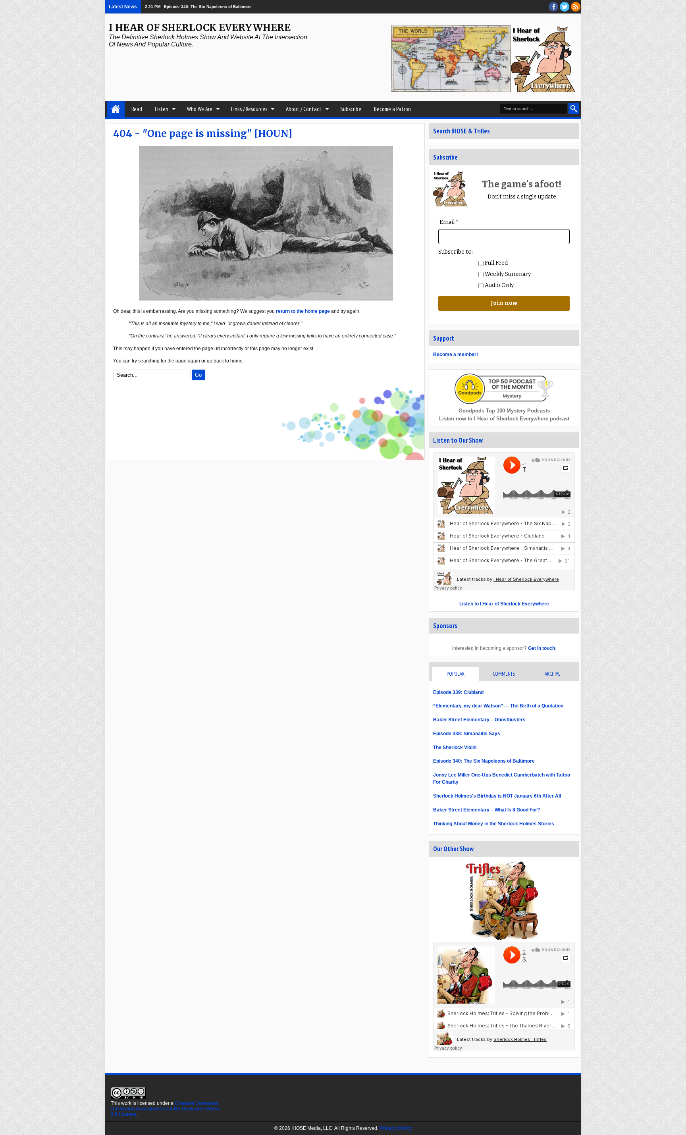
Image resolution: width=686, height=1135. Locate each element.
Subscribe (350, 109)
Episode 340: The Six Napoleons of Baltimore (484, 761)
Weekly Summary (507, 274)
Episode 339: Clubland (458, 692)
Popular (455, 674)
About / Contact (304, 109)
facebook (553, 7)
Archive (553, 674)
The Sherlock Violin (454, 747)
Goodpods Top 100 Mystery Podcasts (504, 411)
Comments (504, 674)
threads (564, 7)
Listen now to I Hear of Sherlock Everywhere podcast (504, 419)
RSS (575, 7)
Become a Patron (392, 109)
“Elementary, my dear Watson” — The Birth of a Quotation (498, 706)
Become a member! (455, 354)
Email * (449, 222)
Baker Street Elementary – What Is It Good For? (486, 810)
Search (573, 108)
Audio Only (499, 285)
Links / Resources (249, 109)
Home (116, 109)
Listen (161, 109)
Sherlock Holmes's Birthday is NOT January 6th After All (497, 796)
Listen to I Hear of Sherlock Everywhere (504, 604)
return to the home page (303, 311)
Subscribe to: (455, 252)
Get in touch (541, 648)
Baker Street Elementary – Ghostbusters (479, 720)
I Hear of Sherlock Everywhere (200, 27)
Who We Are (199, 109)
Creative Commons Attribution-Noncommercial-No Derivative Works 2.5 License (166, 1108)
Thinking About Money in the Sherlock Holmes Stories (493, 824)
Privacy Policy (396, 1128)
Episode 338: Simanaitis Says (466, 733)
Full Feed (496, 263)
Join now (504, 303)
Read (136, 109)
